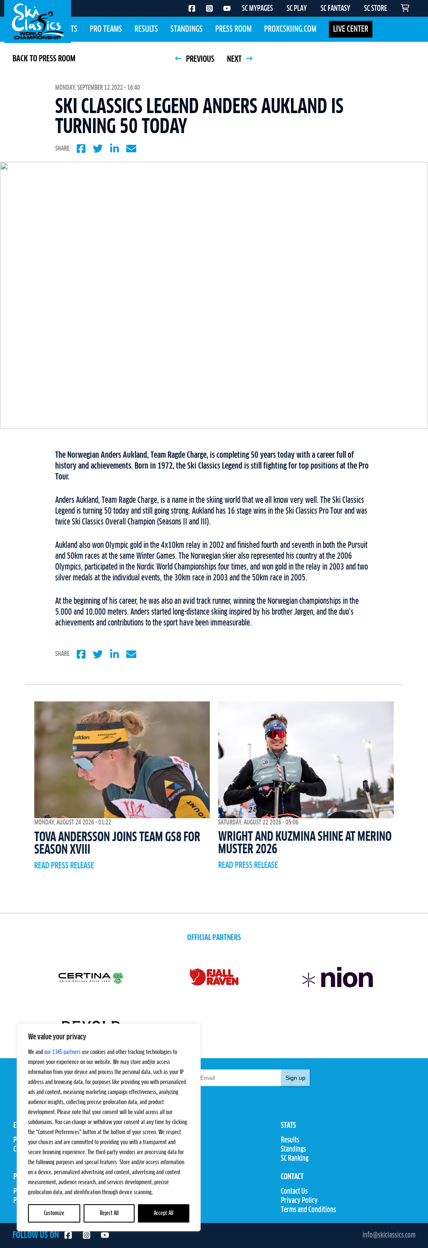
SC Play (156, 1191)
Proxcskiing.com (290, 29)
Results (146, 29)
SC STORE (375, 9)
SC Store (157, 1201)
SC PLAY (297, 9)
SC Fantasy (160, 1210)
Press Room (233, 29)
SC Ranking (294, 1158)
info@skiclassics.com (388, 1235)
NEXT (235, 59)
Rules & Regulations (172, 1158)
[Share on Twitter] (97, 149)
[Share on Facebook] (81, 149)
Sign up (295, 1077)
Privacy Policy (299, 1201)
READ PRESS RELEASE (64, 866)
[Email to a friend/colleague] (131, 149)
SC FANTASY (335, 9)
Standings (187, 29)
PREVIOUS (199, 59)
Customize (54, 1213)
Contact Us (294, 1191)
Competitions (164, 1149)
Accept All (163, 1213)
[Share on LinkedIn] (114, 149)
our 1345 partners (62, 1052)
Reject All (109, 1213)
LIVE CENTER (350, 29)
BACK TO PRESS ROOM (44, 59)
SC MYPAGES (257, 9)
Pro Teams (106, 29)
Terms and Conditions (308, 1210)
